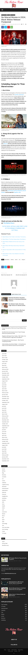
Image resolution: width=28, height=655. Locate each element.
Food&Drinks (5, 496)
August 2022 (4, 404)
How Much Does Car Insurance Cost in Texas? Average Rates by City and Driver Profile (13, 333)
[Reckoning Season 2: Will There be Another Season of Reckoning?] (4, 583)
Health (3, 506)
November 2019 (5, 460)
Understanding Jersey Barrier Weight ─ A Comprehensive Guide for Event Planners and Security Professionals (14, 345)
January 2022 (5, 418)
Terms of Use (10, 651)
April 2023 (4, 388)
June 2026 (4, 353)
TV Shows (4, 533)
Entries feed (4, 543)
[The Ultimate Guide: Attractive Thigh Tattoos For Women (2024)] (4, 305)
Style (3, 521)
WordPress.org (5, 545)
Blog (3, 472)
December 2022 (5, 396)
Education (4, 486)
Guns (3, 504)
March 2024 (4, 367)
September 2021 (5, 425)
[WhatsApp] (11, 27)
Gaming (3, 500)
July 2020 (4, 447)
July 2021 (4, 429)
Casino (3, 480)
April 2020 (4, 453)
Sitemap (15, 651)
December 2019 (5, 458)
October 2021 (5, 423)
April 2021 (4, 435)
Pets (3, 517)
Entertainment (7, 13)
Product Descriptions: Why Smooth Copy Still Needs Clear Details (14, 329)
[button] (2, 10)
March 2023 (4, 390)
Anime (3, 469)
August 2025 (4, 361)
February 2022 (5, 416)
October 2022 (5, 400)
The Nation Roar (8, 223)
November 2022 (5, 398)
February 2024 (5, 369)
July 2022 (4, 406)
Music (3, 515)
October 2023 (5, 377)
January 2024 (5, 371)
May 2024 (4, 365)
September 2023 (5, 379)
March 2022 (4, 414)
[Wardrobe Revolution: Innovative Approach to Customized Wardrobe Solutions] (4, 299)
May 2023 (4, 386)
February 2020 (5, 455)
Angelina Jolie (17, 192)
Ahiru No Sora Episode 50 (21, 275)
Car (3, 478)
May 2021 (4, 433)
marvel (16, 259)
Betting (3, 471)
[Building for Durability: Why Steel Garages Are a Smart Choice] (4, 311)
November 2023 (5, 375)
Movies (3, 513)
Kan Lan (3, 24)
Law (3, 509)
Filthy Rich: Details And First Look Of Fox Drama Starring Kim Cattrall (14, 228)
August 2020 (4, 445)
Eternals (12, 259)
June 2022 (4, 408)
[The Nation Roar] (14, 4)
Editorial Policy (14, 649)
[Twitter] (5, 27)
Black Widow (7, 259)
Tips (3, 525)
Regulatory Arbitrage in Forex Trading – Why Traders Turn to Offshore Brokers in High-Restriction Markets (14, 337)
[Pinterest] (8, 27)
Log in (3, 541)
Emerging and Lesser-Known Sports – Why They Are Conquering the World (13, 341)
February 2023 (5, 392)
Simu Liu (6, 143)
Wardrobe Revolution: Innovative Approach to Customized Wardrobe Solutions (17, 299)
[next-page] (4, 316)
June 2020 (4, 449)
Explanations (5, 490)
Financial (4, 494)
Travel (3, 531)
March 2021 (4, 437)
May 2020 (4, 451)
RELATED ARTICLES (6, 294)
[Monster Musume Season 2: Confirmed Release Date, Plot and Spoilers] (4, 589)
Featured (4, 492)
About (5, 649)
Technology (4, 523)
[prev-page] (2, 316)
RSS (19, 651)
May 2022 (4, 410)
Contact (8, 649)
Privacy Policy (20, 649)
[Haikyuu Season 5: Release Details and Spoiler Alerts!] (4, 596)
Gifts (3, 502)
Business (4, 474)
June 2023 (4, 384)
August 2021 (4, 427)
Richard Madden (18, 190)
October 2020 (5, 441)
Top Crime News (5, 527)
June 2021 (4, 431)
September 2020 (5, 443)
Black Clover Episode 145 (6, 275)
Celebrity (4, 482)
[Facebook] (2, 27)
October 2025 (5, 359)
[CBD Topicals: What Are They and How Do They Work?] (4, 559)
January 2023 (5, 394)
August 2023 (4, 381)
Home (2, 13)
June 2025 (4, 363)
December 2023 (5, 373)
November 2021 (5, 421)
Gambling (4, 498)
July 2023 (4, 383)
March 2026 (4, 357)
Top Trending (5, 529)
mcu (19, 259)
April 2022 (4, 412)
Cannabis (4, 476)
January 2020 (5, 457)
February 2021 (5, 439)
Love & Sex (4, 511)
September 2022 (5, 402)
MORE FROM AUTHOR (16, 294)
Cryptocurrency (5, 484)
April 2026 (4, 355)
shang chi (23, 259)
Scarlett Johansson (19, 94)
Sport (3, 519)
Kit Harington (11, 190)
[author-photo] (14, 286)
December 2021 (5, 420)
